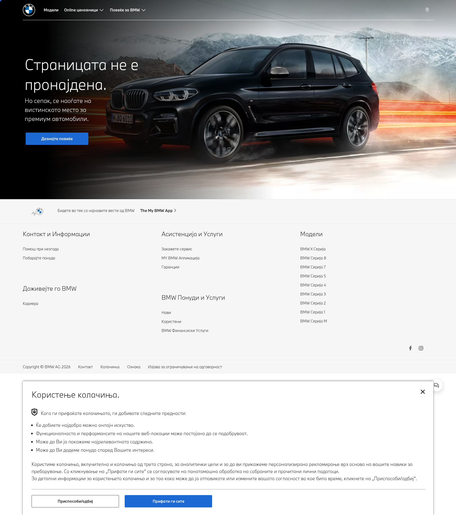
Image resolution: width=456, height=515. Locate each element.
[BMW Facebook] (410, 349)
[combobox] (436, 385)
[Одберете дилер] (427, 10)
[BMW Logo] (29, 10)
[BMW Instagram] (421, 349)
